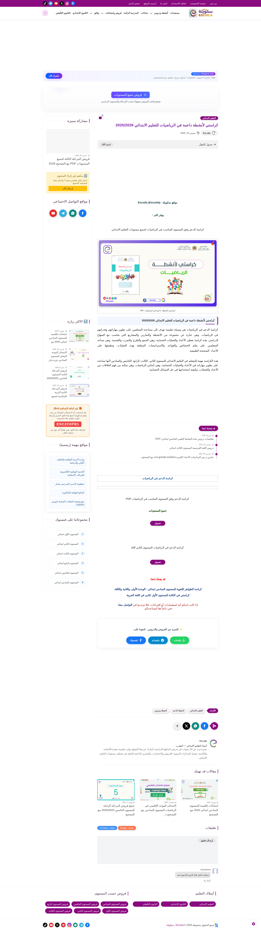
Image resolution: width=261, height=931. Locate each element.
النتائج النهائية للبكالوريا (73, 492)
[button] (204, 726)
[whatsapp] (73, 213)
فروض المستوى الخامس (85, 904)
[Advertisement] (130, 46)
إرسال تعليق (207, 840)
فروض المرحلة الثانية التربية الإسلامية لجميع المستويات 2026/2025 (59, 392)
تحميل (158, 523)
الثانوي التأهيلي (63, 13)
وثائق (96, 13)
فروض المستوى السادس (114, 904)
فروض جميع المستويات (128, 94)
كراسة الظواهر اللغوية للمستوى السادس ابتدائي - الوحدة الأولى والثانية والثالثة (158, 589)
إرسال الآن (68, 188)
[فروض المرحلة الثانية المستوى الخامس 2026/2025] (79, 372)
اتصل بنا (163, 3)
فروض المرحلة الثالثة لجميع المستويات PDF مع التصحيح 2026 (69, 161)
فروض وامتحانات (113, 13)
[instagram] (67, 3)
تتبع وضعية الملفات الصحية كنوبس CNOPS (68, 503)
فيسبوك (134, 640)
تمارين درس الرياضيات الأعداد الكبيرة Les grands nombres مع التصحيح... (177, 457)
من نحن (213, 3)
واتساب (177, 640)
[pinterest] (63, 925)
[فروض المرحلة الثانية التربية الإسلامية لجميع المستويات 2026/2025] (79, 390)
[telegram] (50, 3)
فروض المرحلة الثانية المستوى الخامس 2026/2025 (57, 374)
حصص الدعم (134, 3)
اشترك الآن (54, 76)
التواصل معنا (125, 604)
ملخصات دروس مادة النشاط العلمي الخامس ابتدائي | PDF (184, 439)
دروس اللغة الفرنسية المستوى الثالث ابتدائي (191, 448)
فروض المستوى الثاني (88, 911)
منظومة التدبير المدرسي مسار (69, 484)
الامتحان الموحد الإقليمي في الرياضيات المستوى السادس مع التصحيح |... (158, 810)
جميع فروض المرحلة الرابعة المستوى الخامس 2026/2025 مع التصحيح (116, 810)
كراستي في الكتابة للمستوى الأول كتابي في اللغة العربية (158, 595)
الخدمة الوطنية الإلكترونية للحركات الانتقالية (72, 473)
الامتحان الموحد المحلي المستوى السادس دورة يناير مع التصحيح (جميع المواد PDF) (58, 356)
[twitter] (62, 3)
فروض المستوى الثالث (59, 911)
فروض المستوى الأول (116, 911)
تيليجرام (156, 640)
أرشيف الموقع (150, 3)
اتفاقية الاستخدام (178, 3)
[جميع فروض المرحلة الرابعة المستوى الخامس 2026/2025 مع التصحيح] (116, 789)
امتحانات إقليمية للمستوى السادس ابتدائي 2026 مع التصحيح (204, 810)
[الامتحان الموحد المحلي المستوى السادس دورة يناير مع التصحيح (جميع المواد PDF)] (79, 354)
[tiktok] (45, 3)
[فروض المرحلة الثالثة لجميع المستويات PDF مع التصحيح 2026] (68, 141)
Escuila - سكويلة (175, 925)
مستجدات (175, 13)
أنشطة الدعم (178, 710)
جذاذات (144, 13)
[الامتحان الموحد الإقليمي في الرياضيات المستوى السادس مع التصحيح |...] (157, 789)
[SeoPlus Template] (216, 925)
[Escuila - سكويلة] (201, 13)
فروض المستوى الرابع (57, 904)
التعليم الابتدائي (209, 118)
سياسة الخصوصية (198, 3)
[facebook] (73, 3)
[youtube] (56, 3)
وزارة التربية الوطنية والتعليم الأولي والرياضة (70, 461)
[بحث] (45, 13)
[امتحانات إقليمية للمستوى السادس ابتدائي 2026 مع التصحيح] (199, 789)
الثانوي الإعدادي (80, 13)
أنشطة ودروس (161, 13)
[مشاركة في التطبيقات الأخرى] (177, 726)
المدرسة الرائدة (131, 13)
